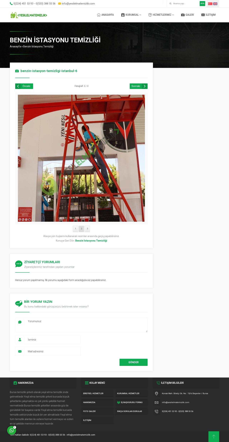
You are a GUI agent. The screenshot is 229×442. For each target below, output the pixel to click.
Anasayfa (15, 46)
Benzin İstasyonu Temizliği (38, 46)
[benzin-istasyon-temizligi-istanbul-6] (81, 219)
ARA (202, 3)
